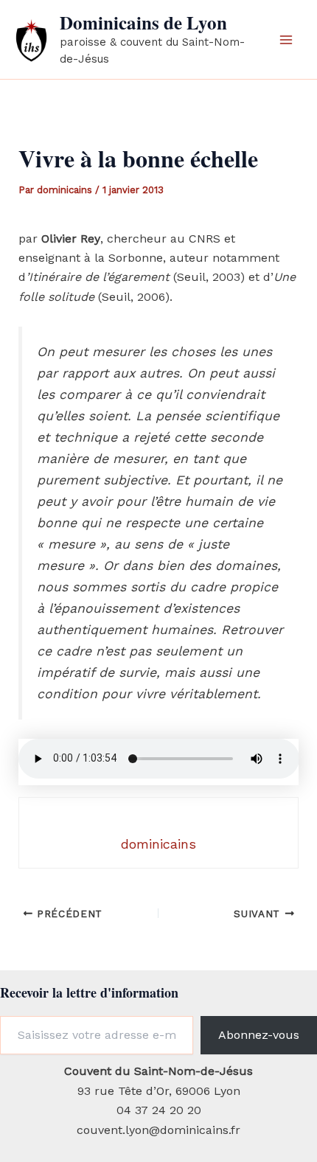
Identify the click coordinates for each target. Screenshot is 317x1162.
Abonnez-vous (258, 1035)
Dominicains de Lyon (143, 22)
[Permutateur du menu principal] (286, 40)
